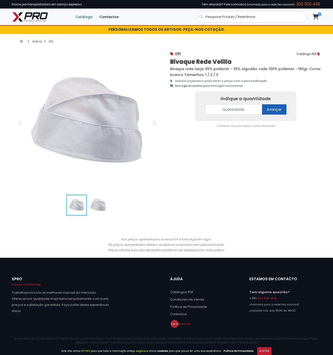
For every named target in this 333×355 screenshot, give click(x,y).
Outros (36, 41)
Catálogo (84, 16)
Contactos (109, 16)
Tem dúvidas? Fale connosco (261, 4)
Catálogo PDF (306, 54)
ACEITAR (264, 351)
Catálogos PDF (181, 292)
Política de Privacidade (239, 351)
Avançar (274, 109)
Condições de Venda (187, 299)
